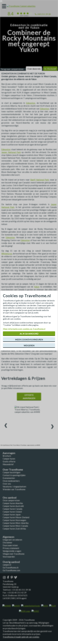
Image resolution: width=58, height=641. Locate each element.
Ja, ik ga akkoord (29, 333)
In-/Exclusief (50, 68)
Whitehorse (6, 253)
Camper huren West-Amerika (15, 523)
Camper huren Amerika (13, 503)
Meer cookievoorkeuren (29, 339)
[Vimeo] (16, 577)
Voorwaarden (9, 556)
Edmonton (30, 103)
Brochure (7, 456)
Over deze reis (34, 68)
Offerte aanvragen (29, 396)
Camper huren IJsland (12, 511)
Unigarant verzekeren (12, 539)
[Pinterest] (12, 577)
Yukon (36, 286)
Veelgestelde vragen (12, 551)
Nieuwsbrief (8, 464)
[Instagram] (4, 577)
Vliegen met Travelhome (13, 554)
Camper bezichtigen (11, 472)
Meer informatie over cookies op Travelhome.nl (24, 329)
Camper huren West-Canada (15, 526)
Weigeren (29, 345)
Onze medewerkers (11, 481)
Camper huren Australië (13, 506)
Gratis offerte (9, 461)
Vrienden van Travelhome (14, 489)
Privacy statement (11, 548)
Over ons (7, 483)
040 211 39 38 (44, 14)
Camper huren (9, 458)
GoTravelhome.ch (10, 567)
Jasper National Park (11, 152)
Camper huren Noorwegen (14, 520)
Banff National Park (39, 179)
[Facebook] (8, 577)
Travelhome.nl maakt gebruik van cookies (21, 637)
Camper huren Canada (12, 509)
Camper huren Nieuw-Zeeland (16, 517)
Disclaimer (7, 542)
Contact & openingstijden (14, 475)
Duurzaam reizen (10, 545)
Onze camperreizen (11, 500)
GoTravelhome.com (11, 570)
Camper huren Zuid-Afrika (14, 528)
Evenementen (9, 478)
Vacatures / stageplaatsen (14, 486)
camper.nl (7, 564)
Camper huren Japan (12, 514)
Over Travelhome (13, 469)
